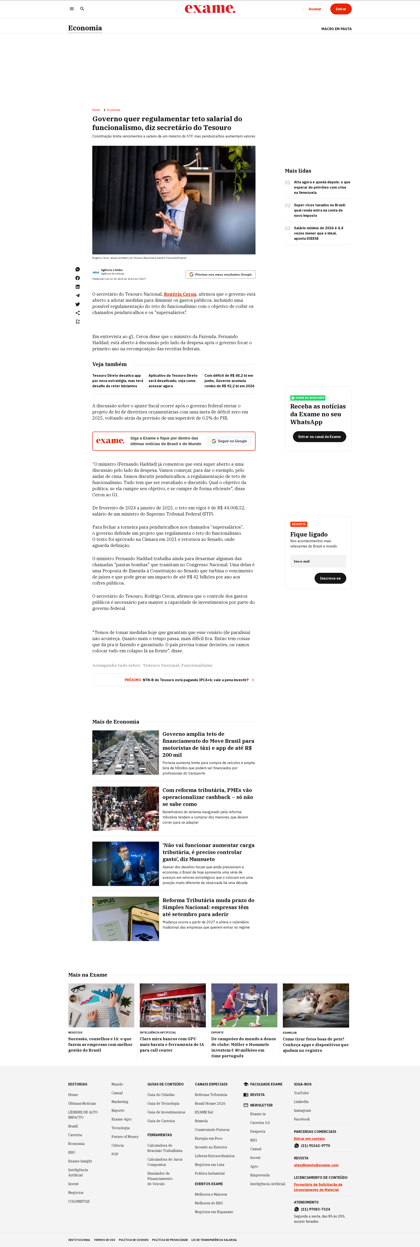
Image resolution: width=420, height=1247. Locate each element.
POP (115, 1154)
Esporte (118, 1110)
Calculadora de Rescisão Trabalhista (164, 1148)
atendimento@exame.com (316, 1165)
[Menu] (71, 9)
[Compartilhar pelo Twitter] (77, 304)
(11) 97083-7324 (315, 1209)
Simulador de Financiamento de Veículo (160, 1178)
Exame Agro (122, 1119)
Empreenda (260, 1175)
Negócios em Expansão (214, 1212)
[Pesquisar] (82, 9)
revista (257, 1094)
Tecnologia (121, 1128)
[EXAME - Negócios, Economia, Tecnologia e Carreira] (210, 8)
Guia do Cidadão (161, 1094)
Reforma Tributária (211, 1094)
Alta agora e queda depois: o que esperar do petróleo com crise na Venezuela (322, 187)
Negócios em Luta (209, 1164)
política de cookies (134, 1240)
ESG (71, 1152)
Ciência (118, 1145)
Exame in (258, 1114)
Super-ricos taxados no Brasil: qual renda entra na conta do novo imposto (320, 210)
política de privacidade (170, 1240)
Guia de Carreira (161, 1121)
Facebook (302, 1119)
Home (96, 110)
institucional (79, 1240)
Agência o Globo (111, 270)
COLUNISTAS (78, 1201)
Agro (254, 1166)
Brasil (73, 1126)
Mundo (117, 1084)
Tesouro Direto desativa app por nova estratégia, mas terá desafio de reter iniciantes (117, 380)
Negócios (75, 1192)
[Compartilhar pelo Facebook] (77, 278)
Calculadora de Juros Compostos (164, 1162)
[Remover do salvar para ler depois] (77, 321)
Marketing (120, 1101)
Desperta (257, 1131)
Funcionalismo (196, 665)
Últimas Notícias (82, 1103)
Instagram (302, 1110)
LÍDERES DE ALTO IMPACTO (83, 1115)
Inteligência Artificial (78, 1172)
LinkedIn (301, 1101)
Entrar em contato (309, 1138)
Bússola (201, 1121)
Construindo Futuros (212, 1129)
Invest (73, 1184)
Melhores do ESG (209, 1203)
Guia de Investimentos (166, 1112)
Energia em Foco (208, 1138)
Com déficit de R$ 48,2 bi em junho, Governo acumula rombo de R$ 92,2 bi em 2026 (229, 380)
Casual (117, 1093)
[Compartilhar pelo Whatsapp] (77, 269)
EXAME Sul (204, 1112)
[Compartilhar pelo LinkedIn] (77, 286)
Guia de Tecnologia (163, 1103)
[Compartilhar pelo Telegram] (77, 295)
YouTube (301, 1093)
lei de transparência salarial (214, 1240)
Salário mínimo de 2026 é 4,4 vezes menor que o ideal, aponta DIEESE (318, 233)
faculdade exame (266, 1084)
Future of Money (125, 1136)
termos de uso (104, 1240)
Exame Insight (80, 1161)
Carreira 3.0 (260, 1122)
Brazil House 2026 (210, 1103)
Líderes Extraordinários (214, 1156)
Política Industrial (210, 1173)
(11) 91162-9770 (315, 1145)
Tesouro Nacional (161, 665)
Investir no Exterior (211, 1147)
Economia (85, 27)
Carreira (75, 1135)
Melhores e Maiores (211, 1194)
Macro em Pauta (337, 29)
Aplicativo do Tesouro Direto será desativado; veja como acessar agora (173, 380)
